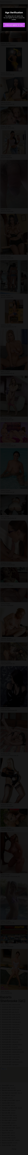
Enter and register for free (14, 25)
